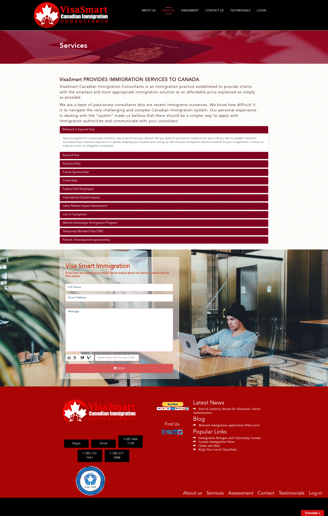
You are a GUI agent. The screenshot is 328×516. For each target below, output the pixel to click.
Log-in (316, 493)
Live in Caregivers (75, 214)
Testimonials (240, 10)
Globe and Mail (209, 445)
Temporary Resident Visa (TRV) (83, 231)
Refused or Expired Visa (79, 129)
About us (213, 493)
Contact (275, 493)
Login (261, 10)
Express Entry (72, 163)
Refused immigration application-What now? (229, 425)
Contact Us (214, 10)
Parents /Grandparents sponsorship (86, 239)
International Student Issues (81, 197)
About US (148, 10)
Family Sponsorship (76, 172)
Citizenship (70, 180)
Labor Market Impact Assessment (85, 206)
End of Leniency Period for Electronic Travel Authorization (226, 410)
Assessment (190, 10)
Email (103, 439)
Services (168, 10)
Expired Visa (71, 155)
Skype (76, 439)
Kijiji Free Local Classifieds (218, 449)
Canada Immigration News (217, 441)
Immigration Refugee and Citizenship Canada (230, 437)
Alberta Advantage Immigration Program (90, 222)
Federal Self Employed (78, 189)
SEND (121, 368)
